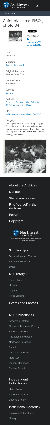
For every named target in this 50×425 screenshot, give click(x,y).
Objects (13, 290)
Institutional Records (25, 407)
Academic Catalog (19, 320)
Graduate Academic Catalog (24, 326)
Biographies (15, 280)
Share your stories (22, 198)
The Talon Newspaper (21, 336)
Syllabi (12, 266)
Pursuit (12, 347)
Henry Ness (15, 389)
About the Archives (23, 185)
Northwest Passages (20, 341)
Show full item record (15, 65)
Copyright (16, 221)
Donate (14, 192)
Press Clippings (17, 295)
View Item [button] (9, 13)
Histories (13, 285)
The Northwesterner (20, 352)
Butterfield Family (18, 394)
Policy (13, 215)
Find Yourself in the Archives (23, 206)
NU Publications (21, 315)
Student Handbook (19, 362)
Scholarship (18, 250)
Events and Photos (23, 303)
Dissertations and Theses (22, 256)
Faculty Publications (19, 261)
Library (12, 418)
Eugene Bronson (18, 399)
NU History (18, 274)
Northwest (14, 357)
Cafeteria (9, 93)
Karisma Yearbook (18, 331)
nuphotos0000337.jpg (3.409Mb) (34, 43)
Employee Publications (21, 412)
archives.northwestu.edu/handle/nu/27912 (23, 114)
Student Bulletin (17, 368)
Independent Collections (18, 381)
